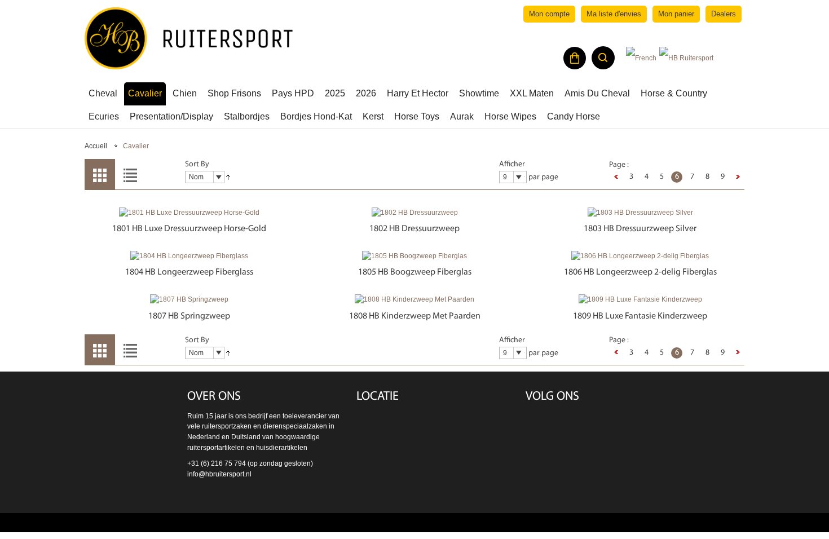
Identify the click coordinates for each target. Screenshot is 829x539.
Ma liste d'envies (614, 14)
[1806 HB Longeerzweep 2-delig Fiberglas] (640, 256)
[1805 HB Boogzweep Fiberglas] (414, 256)
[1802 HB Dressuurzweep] (414, 212)
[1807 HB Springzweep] (189, 299)
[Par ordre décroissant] (228, 177)
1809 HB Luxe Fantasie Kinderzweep (640, 316)
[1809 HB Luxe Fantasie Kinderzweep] (640, 299)
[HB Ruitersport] (189, 38)
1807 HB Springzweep (189, 316)
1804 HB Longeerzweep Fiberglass (189, 272)
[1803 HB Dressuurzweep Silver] (640, 212)
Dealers (723, 14)
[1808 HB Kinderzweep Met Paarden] (414, 299)
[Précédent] (615, 177)
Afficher (512, 164)
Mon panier (676, 14)
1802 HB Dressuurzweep (414, 228)
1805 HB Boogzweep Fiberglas (414, 272)
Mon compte (549, 14)
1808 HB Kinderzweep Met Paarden (414, 316)
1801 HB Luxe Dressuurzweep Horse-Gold (189, 228)
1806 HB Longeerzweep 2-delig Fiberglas (640, 272)
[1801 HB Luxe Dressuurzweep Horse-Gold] (189, 212)
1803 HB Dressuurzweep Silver (640, 228)
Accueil (96, 146)
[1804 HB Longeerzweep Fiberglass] (189, 256)
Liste (130, 174)
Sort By (197, 164)
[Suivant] (737, 177)
